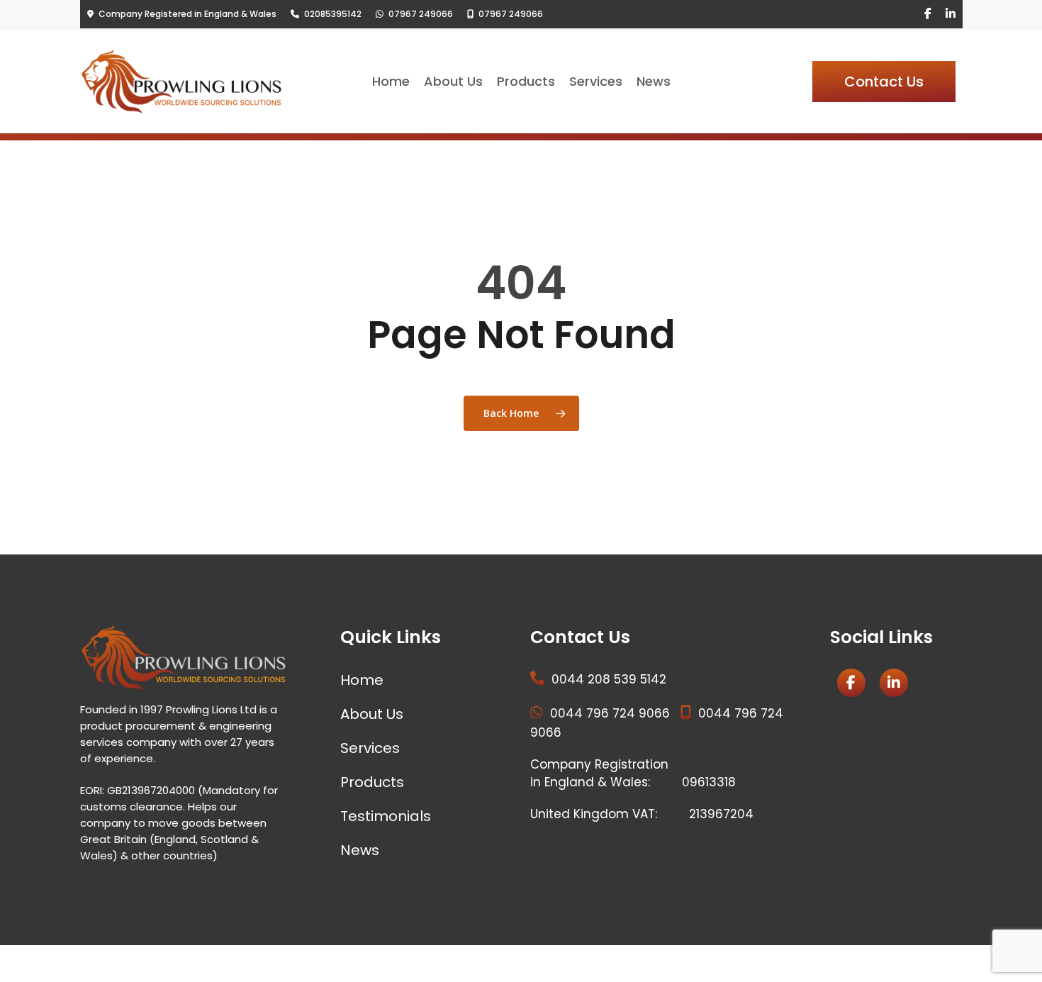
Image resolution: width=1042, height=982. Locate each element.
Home (361, 680)
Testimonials (385, 816)
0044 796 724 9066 (610, 713)
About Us (371, 714)
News (359, 850)
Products (372, 782)
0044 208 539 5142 (608, 679)
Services (370, 748)
